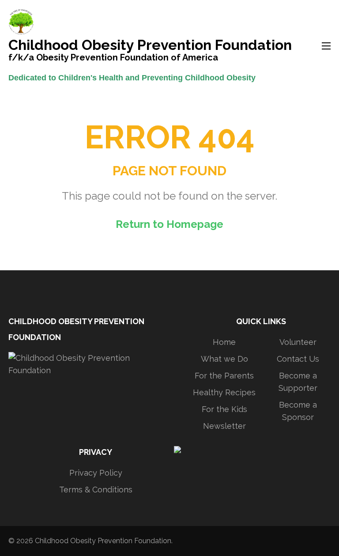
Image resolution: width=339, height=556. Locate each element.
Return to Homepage (169, 224)
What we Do (224, 358)
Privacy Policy (95, 472)
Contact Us (298, 358)
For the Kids (224, 409)
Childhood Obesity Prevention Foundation (150, 46)
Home (224, 342)
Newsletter (224, 426)
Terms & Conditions (95, 489)
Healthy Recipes (224, 392)
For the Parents (224, 375)
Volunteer (297, 342)
